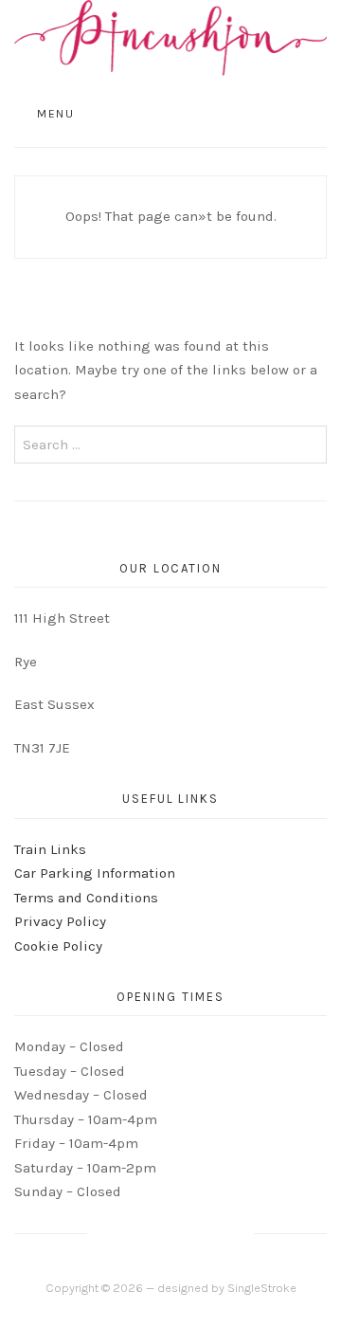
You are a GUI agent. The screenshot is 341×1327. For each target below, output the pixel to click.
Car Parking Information (94, 873)
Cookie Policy (58, 945)
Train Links (50, 849)
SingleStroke (261, 1288)
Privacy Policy (60, 921)
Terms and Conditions (86, 897)
